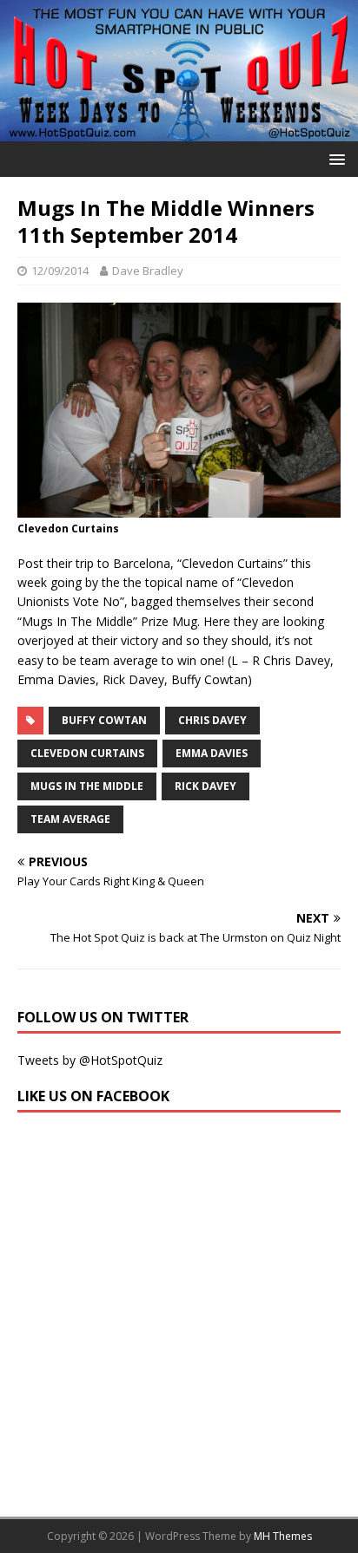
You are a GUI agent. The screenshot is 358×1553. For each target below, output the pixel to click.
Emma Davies (212, 753)
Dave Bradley (147, 270)
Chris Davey (212, 720)
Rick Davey (205, 786)
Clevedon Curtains (87, 753)
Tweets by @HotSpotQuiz (89, 1060)
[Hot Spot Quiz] (179, 130)
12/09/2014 (60, 270)
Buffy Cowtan (104, 720)
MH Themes (283, 1536)
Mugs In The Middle (86, 786)
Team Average (70, 819)
